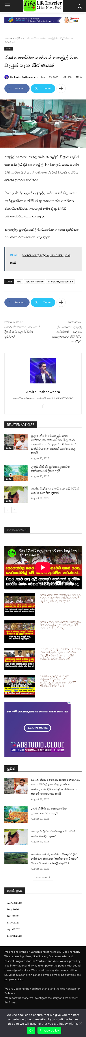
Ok (31, 1030)
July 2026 (13, 909)
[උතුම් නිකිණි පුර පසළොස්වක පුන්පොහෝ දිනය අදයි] (16, 473)
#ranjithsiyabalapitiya (60, 281)
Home (8, 38)
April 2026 (13, 929)
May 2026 (13, 923)
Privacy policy (49, 1030)
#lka (19, 281)
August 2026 (14, 903)
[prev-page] (7, 510)
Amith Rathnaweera (26, 77)
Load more (41, 877)
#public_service (34, 281)
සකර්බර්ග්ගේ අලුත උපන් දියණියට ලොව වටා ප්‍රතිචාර (22, 331)
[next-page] (14, 510)
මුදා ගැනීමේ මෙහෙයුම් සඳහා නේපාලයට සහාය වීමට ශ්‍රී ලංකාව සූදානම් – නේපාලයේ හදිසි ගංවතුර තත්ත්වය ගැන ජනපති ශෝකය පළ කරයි (53, 444)
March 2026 (14, 936)
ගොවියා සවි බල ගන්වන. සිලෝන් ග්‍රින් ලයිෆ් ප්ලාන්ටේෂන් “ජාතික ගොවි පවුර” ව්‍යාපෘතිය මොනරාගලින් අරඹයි (54, 858)
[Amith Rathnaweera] (7, 77)
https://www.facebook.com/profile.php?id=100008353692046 (43, 398)
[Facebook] (43, 405)
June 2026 (13, 916)
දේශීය (18, 38)
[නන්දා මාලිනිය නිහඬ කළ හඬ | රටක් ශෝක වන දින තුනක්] (16, 494)
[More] (61, 88)
